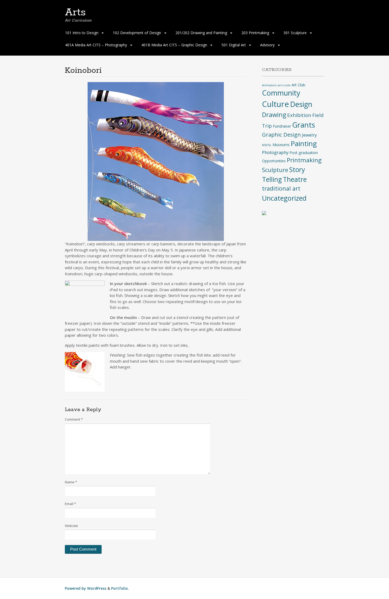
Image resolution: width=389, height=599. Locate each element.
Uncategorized (284, 197)
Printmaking (304, 160)
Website (71, 525)
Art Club (298, 84)
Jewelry (309, 135)
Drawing (274, 114)
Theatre (295, 179)
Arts (75, 12)
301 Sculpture (295, 32)
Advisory (267, 44)
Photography (275, 152)
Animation (269, 85)
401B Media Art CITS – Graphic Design (174, 44)
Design (301, 104)
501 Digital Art (233, 44)
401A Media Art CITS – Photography (96, 44)
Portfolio (119, 588)
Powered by (76, 588)
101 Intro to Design (81, 32)
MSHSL (267, 145)
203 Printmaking (255, 32)
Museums (281, 144)
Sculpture (275, 170)
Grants (303, 125)
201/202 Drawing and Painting (201, 32)
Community (281, 93)
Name (71, 482)
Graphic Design (281, 134)
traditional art (281, 188)
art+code (284, 85)
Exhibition (299, 115)
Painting (304, 143)
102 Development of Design (137, 32)
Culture (275, 104)
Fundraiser (282, 126)
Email (70, 503)
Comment (74, 419)
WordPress (96, 588)
